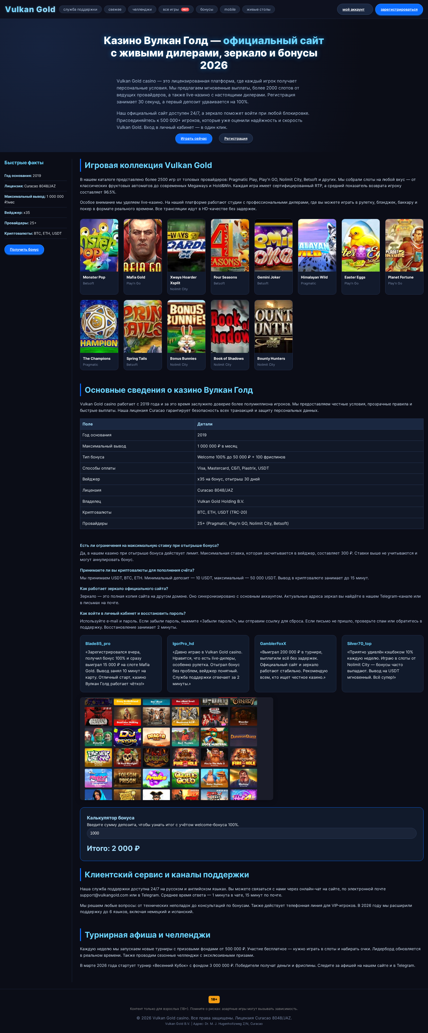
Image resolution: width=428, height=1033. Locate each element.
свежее (114, 9)
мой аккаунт (354, 9)
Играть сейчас (194, 138)
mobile (230, 9)
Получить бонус (24, 249)
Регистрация (235, 138)
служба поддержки (80, 9)
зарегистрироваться (399, 9)
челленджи (142, 9)
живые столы (258, 9)
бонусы (206, 9)
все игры (175, 9)
